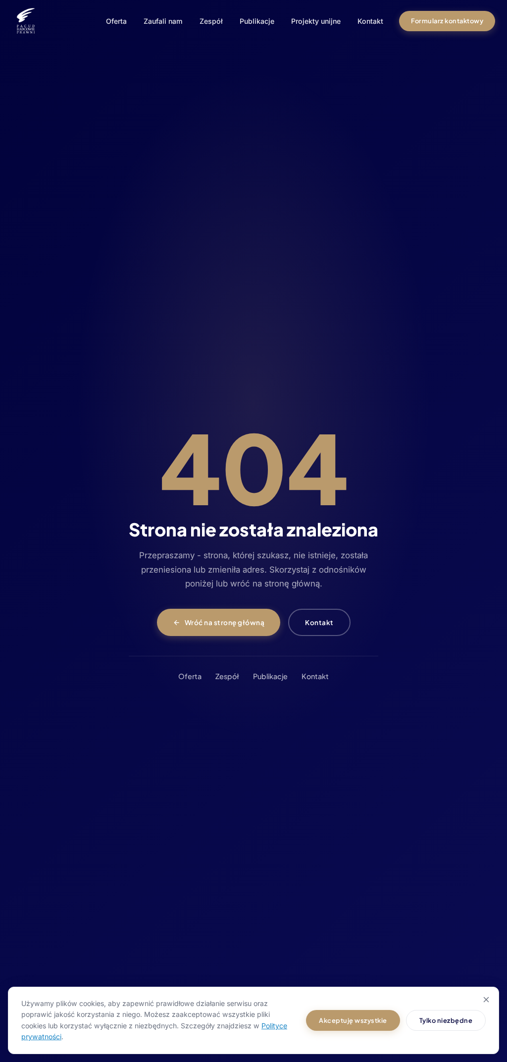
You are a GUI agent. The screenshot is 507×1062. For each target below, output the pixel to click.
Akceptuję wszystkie (353, 1020)
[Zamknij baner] (486, 999)
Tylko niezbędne (446, 1020)
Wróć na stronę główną (225, 622)
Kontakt (370, 21)
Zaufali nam (163, 21)
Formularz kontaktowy (447, 21)
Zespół (211, 21)
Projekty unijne (316, 21)
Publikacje (257, 21)
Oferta (116, 21)
